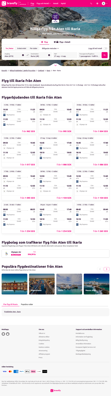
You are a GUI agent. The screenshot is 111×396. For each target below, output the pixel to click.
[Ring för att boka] (91, 3)
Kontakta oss (80, 333)
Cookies (41, 344)
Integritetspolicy (44, 340)
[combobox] (14, 55)
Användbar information (83, 344)
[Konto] (105, 3)
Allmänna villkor (44, 337)
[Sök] (105, 55)
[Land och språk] (97, 3)
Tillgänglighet (80, 350)
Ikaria (48, 70)
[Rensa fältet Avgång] (23, 55)
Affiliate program (44, 354)
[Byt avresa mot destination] (27, 55)
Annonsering (43, 350)
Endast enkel (21, 48)
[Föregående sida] (100, 269)
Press (40, 357)
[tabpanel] (55, 312)
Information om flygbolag (84, 337)
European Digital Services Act (86, 347)
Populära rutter (27, 304)
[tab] (44, 42)
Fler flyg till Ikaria (10, 304)
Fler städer (33, 48)
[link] (19, 117)
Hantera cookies (44, 347)
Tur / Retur (9, 48)
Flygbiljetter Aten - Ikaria (12, 312)
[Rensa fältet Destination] (49, 55)
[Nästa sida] (106, 269)
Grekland (41, 70)
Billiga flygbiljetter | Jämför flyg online (22, 70)
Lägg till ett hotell (95, 48)
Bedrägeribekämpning (83, 354)
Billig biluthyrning (82, 340)
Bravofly (4, 70)
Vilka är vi (42, 333)
